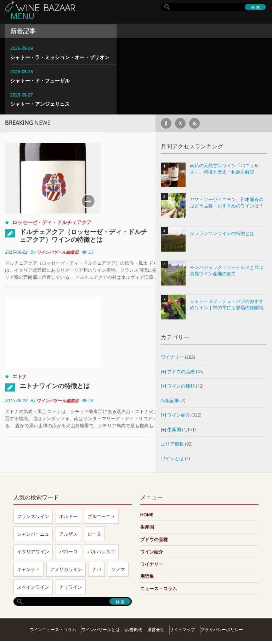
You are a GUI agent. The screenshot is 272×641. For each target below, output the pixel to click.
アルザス (68, 534)
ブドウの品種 (181, 371)
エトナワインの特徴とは (55, 385)
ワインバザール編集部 (57, 252)
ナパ (96, 569)
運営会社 (155, 630)
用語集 (147, 576)
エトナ (19, 376)
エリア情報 (172, 444)
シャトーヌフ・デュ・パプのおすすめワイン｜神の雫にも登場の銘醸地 (227, 304)
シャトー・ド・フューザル (40, 80)
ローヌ (94, 534)
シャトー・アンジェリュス (40, 103)
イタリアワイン (33, 551)
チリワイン (70, 587)
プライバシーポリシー (221, 630)
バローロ (68, 551)
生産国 (174, 429)
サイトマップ (182, 630)
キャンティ (28, 569)
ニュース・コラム (158, 588)
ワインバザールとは (100, 630)
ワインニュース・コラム (52, 630)
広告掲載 (133, 630)
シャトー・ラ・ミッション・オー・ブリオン (59, 57)
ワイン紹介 (178, 415)
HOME (146, 514)
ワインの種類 (181, 386)
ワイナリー (172, 357)
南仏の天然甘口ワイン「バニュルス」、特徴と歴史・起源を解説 (224, 169)
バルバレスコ (101, 551)
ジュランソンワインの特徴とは (222, 233)
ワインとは (172, 458)
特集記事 (170, 400)
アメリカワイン (66, 569)
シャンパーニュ (33, 534)
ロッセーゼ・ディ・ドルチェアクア (52, 222)
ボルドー (68, 516)
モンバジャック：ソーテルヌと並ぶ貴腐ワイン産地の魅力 (227, 270)
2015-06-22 (16, 252)
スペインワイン (33, 587)
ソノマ (118, 569)
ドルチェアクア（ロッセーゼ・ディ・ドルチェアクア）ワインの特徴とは (83, 235)
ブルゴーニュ (101, 516)
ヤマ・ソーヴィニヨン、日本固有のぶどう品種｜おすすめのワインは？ (227, 202)
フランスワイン (33, 516)
